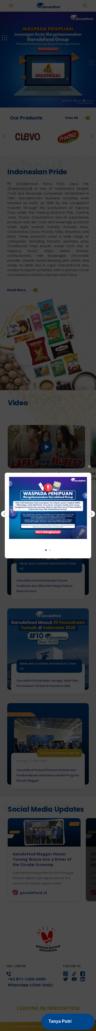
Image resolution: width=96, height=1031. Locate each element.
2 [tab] (50, 550)
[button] (68, 1022)
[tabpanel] (48, 508)
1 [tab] (46, 550)
